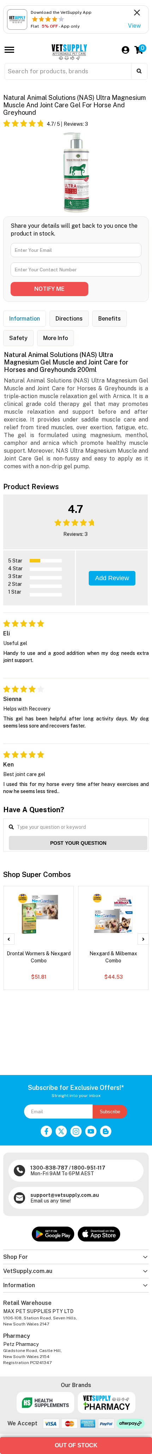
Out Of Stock (76, 1445)
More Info (55, 338)
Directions (69, 318)
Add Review (112, 578)
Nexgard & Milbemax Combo (113, 957)
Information (24, 318)
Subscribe (110, 1111)
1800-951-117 (88, 1168)
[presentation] (8, 939)
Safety (18, 338)
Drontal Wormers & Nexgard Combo (39, 957)
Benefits (109, 318)
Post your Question (78, 843)
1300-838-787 (49, 1168)
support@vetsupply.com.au (64, 1195)
